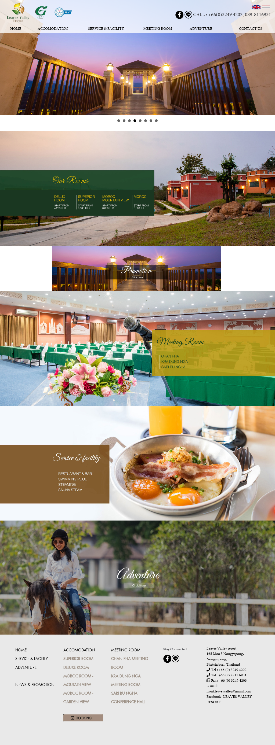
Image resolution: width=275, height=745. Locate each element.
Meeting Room (125, 649)
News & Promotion (35, 684)
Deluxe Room (76, 667)
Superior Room (78, 658)
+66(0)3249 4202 (225, 14)
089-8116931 (258, 14)
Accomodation (79, 649)
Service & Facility (31, 658)
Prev (7, 57)
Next (268, 57)
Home (21, 649)
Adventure (26, 667)
